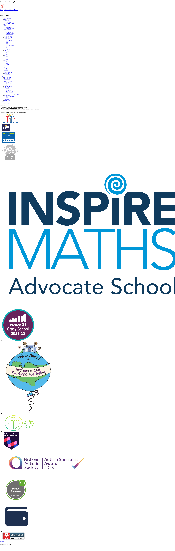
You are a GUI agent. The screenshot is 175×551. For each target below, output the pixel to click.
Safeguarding (6, 102)
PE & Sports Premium (7, 79)
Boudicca (7, 64)
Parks (6, 68)
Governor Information (9, 27)
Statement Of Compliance (9, 34)
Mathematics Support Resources (10, 96)
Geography (7, 42)
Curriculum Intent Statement (8, 36)
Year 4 (5, 62)
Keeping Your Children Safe (8, 86)
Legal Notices (2, 541)
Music (7, 44)
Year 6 (5, 67)
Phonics (7, 97)
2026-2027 (7, 93)
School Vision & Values (7, 18)
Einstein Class (6, 70)
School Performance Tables (10, 23)
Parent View (6, 85)
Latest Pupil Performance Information (11, 22)
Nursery (5, 50)
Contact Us (3, 101)
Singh (7, 58)
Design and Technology (9, 40)
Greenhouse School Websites (4, 542)
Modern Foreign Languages (10, 45)
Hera (6, 61)
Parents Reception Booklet (9, 91)
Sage (6, 52)
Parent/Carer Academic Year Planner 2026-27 (12, 94)
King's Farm (9, 10)
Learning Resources (7, 95)
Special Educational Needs (8, 81)
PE (6, 46)
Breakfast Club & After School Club (9, 98)
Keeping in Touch (8, 89)
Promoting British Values (7, 49)
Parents (3, 76)
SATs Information (8, 90)
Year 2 (5, 57)
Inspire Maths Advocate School (8, 29)
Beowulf (7, 63)
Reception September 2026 (8, 72)
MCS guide (7, 82)
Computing (7, 39)
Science (7, 48)
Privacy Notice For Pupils (9, 32)
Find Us (5, 25)
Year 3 (5, 60)
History (7, 43)
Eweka (7, 66)
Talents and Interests (7, 100)
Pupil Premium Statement (7, 77)
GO (12, 13)
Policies (5, 84)
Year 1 (5, 55)
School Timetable (6, 80)
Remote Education (6, 99)
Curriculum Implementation (8, 37)
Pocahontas (7, 59)
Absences (7, 88)
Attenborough (8, 53)
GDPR (5, 31)
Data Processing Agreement (10, 33)
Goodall (7, 54)
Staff (4, 24)
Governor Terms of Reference (10, 28)
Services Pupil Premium (7, 78)
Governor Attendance (9, 26)
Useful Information (6, 87)
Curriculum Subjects (7, 38)
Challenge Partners (6, 20)
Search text (2, 13)
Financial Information (7, 30)
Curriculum (3, 35)
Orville (7, 56)
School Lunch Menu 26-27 (10, 92)
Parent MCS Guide (8, 83)
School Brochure (6, 19)
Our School (4, 17)
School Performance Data (7, 21)
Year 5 (5, 65)
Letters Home (6, 75)
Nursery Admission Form (7, 74)
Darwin (7, 69)
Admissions (4, 71)
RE (6, 47)
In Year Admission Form (7, 73)
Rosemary (7, 51)
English (7, 41)
